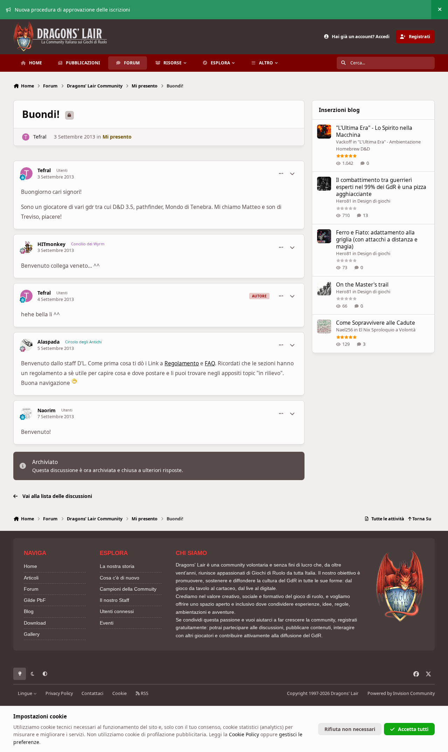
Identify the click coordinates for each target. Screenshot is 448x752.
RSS (144, 693)
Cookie (119, 693)
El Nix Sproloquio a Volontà (387, 329)
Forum (31, 589)
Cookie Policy (244, 734)
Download (35, 623)
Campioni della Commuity (128, 589)
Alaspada (48, 342)
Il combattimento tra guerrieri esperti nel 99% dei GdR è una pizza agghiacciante (381, 187)
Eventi (106, 623)
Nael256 (344, 329)
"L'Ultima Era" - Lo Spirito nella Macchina (374, 131)
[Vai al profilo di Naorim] (26, 413)
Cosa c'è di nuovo (119, 578)
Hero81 (343, 201)
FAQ (210, 363)
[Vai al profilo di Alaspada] (26, 345)
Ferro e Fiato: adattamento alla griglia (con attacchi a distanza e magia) (377, 239)
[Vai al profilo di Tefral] (25, 137)
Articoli (31, 578)
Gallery (32, 634)
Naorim (46, 410)
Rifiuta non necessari (349, 729)
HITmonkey (51, 244)
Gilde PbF (35, 600)
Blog (29, 611)
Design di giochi (373, 201)
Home (30, 566)
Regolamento (181, 363)
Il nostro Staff (114, 600)
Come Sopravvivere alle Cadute (375, 322)
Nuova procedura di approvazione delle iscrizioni (72, 9)
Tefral (40, 136)
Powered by (401, 693)
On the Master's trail (362, 284)
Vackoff (344, 142)
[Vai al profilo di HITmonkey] (26, 247)
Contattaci (92, 693)
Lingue (25, 693)
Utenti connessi (117, 611)
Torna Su (421, 519)
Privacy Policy (59, 693)
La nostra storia (117, 566)
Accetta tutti (413, 729)
